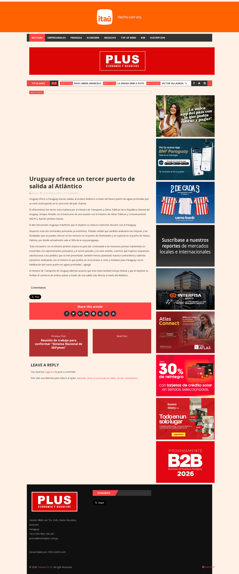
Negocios (110, 37)
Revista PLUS (45, 567)
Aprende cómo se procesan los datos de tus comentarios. (107, 378)
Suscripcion (157, 37)
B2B (143, 37)
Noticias (37, 37)
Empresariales (56, 37)
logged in (49, 371)
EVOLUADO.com (57, 552)
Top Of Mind (128, 37)
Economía (93, 37)
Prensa (34, 193)
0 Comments (72, 193)
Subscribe (209, 567)
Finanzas (76, 37)
